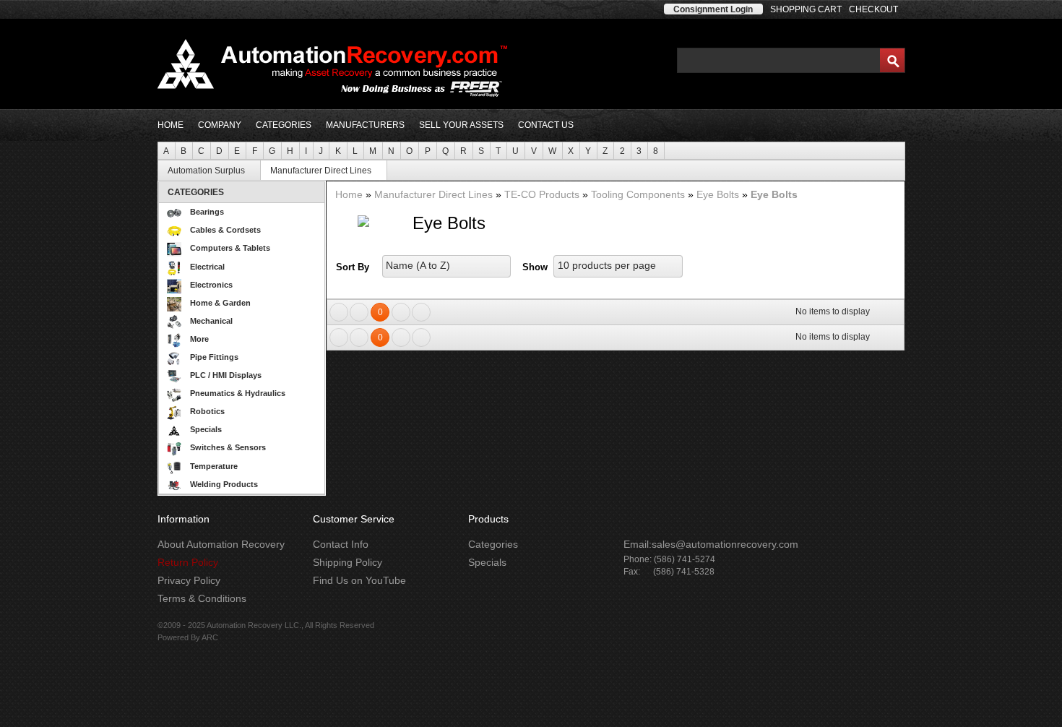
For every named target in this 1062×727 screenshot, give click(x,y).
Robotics (207, 411)
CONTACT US (546, 125)
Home (350, 194)
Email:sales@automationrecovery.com (710, 544)
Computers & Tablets (230, 248)
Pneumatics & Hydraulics (237, 393)
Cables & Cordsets (225, 229)
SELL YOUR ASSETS (461, 125)
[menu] (241, 338)
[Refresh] (890, 311)
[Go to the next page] (401, 312)
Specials (206, 429)
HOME (170, 125)
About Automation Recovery (221, 544)
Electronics (211, 284)
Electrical (207, 266)
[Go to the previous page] (359, 312)
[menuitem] (167, 150)
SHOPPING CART (806, 9)
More (199, 339)
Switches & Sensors (228, 447)
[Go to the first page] (338, 312)
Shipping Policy (347, 562)
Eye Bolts (719, 194)
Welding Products (224, 484)
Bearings (207, 211)
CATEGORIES (283, 125)
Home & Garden (220, 302)
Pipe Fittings (214, 357)
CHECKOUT (873, 9)
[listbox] (446, 266)
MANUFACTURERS (365, 125)
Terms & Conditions (201, 598)
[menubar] (531, 151)
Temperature (214, 466)
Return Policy (187, 562)
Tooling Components (639, 194)
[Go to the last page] (421, 312)
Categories (493, 544)
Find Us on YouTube (359, 580)
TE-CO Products (543, 194)
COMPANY (219, 125)
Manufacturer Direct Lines (320, 170)
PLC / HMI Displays (226, 375)
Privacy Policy (188, 580)
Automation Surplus (206, 170)
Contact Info (340, 544)
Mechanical (211, 321)
